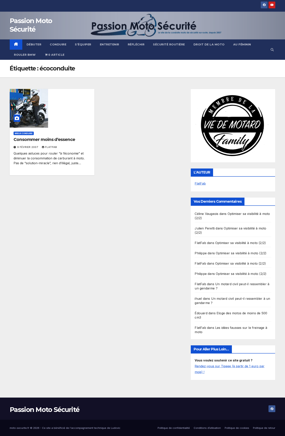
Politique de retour (264, 427)
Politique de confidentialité (174, 427)
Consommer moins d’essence (44, 139)
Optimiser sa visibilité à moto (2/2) (240, 243)
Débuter (34, 44)
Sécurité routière (169, 44)
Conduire (58, 44)
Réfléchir (136, 44)
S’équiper (83, 44)
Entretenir (109, 44)
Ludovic (115, 427)
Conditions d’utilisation (207, 427)
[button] (272, 50)
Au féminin (242, 44)
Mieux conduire (24, 133)
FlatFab (51, 147)
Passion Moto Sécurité (44, 410)
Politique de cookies (237, 427)
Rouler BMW (24, 54)
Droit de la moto (209, 44)
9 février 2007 (28, 147)
